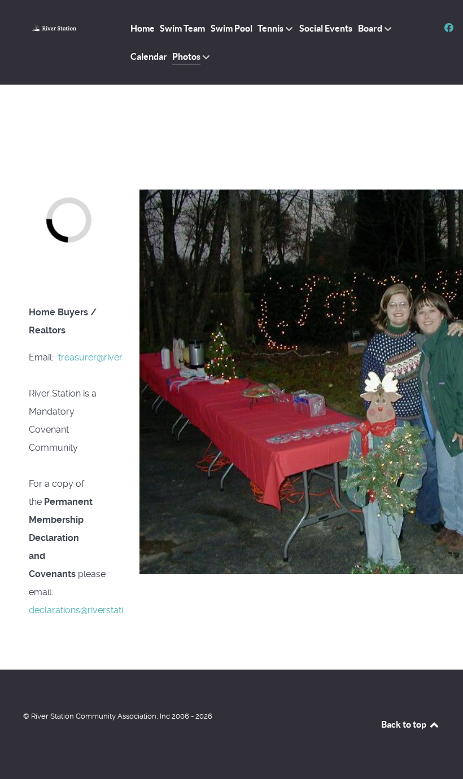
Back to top (404, 724)
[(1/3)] (100, 216)
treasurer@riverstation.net (111, 357)
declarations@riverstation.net (88, 610)
